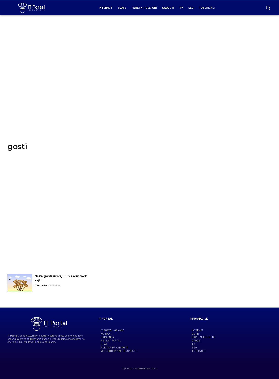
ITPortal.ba (41, 285)
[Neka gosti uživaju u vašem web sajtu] (19, 282)
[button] (268, 7)
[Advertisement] (139, 83)
